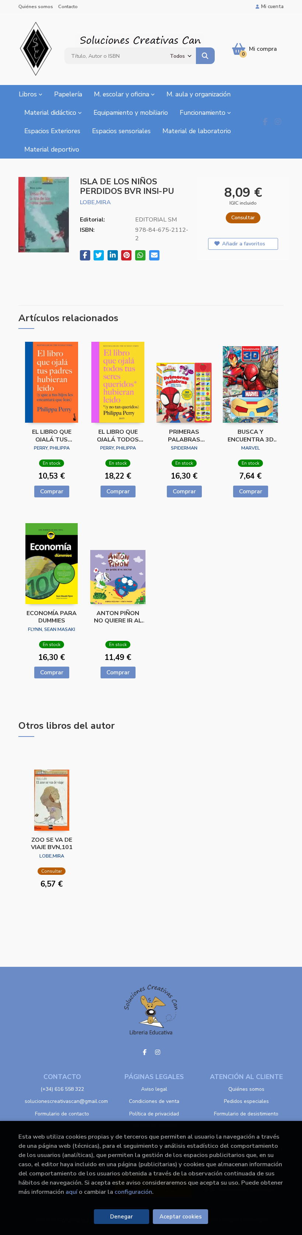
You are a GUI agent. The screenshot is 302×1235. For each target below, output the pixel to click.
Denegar (121, 1216)
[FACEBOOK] (265, 121)
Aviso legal (154, 1089)
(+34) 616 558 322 (62, 1089)
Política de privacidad (154, 1113)
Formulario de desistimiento (246, 1113)
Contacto (68, 6)
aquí (71, 1192)
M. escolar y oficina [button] (122, 94)
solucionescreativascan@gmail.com (66, 1101)
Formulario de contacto (62, 1113)
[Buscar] (205, 55)
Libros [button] (29, 94)
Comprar (51, 491)
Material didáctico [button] (51, 112)
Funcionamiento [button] (203, 112)
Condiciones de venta (154, 1101)
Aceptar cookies (180, 1216)
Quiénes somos (35, 6)
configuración (133, 1192)
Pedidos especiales (246, 1101)
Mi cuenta (272, 6)
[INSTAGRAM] (278, 121)
